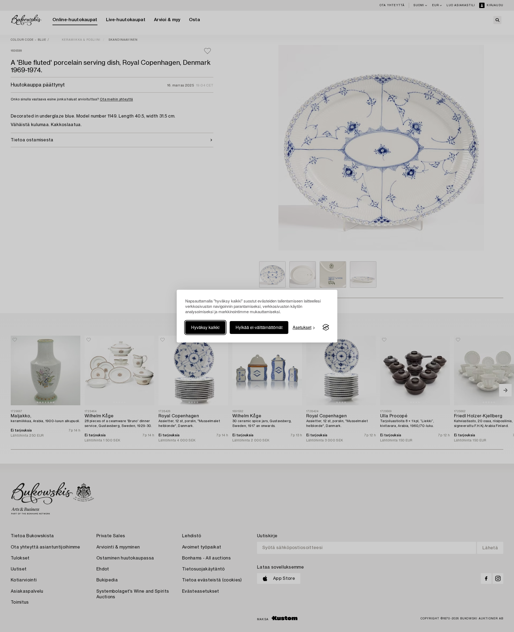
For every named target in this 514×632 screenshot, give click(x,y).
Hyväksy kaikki (205, 327)
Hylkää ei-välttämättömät (259, 327)
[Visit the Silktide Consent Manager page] (325, 327)
